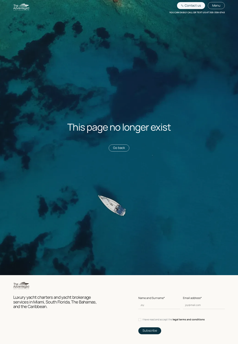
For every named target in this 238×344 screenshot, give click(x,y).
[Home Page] (21, 7)
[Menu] (216, 5)
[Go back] (119, 148)
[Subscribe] (149, 330)
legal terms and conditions (189, 319)
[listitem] (181, 319)
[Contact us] (191, 5)
